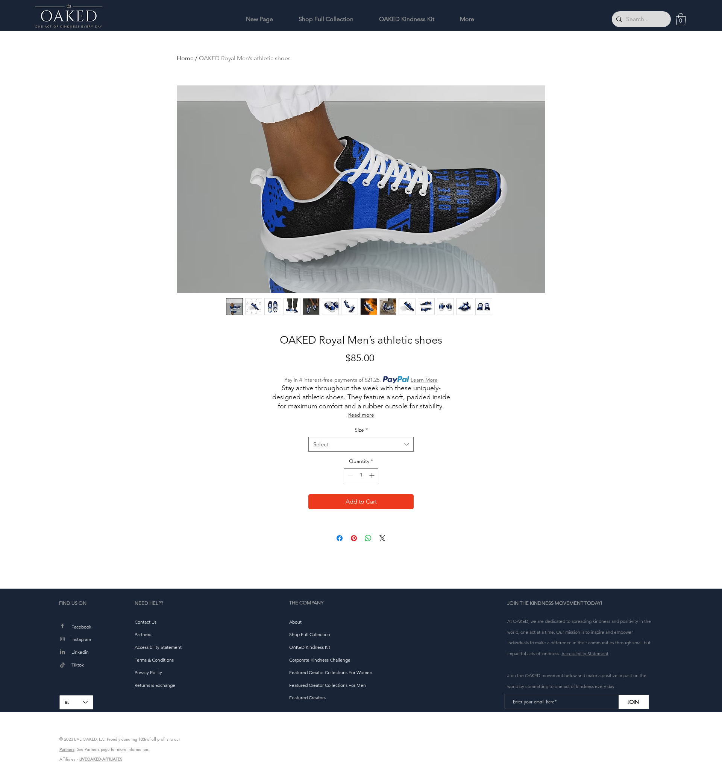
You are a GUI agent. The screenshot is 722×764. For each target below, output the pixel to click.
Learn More (424, 379)
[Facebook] (62, 626)
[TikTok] (62, 665)
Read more (361, 414)
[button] (681, 19)
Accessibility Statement (584, 653)
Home (185, 58)
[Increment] (372, 475)
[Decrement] (349, 475)
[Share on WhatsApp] (368, 538)
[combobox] (361, 444)
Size (361, 429)
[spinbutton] (361, 475)
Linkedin (80, 652)
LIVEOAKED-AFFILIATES (100, 759)
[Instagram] (62, 639)
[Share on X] (382, 538)
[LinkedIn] (62, 652)
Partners (66, 749)
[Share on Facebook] (339, 538)
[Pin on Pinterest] (353, 538)
